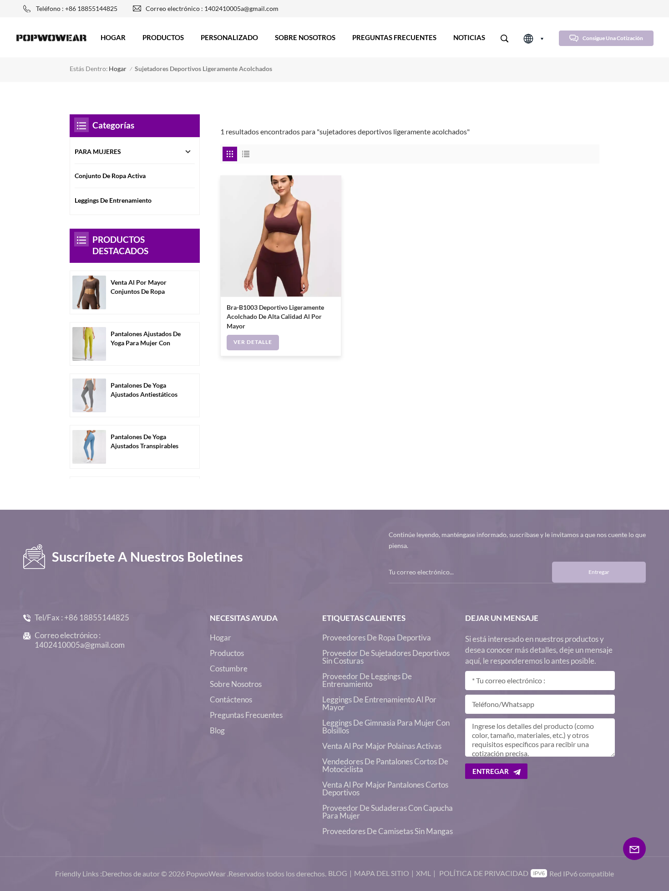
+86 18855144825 (96, 617)
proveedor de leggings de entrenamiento (367, 680)
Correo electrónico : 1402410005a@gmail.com (212, 8)
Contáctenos (231, 699)
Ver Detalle (252, 341)
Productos (163, 37)
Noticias (469, 37)
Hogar (113, 37)
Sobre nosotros (305, 37)
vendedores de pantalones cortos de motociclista (385, 765)
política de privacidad (483, 873)
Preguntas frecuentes (394, 37)
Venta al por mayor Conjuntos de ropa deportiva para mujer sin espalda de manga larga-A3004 (146, 288)
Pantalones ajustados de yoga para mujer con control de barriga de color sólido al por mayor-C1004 (146, 339)
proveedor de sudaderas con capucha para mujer (387, 811)
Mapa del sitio (381, 873)
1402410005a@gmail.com (80, 645)
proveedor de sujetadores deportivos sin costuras (386, 657)
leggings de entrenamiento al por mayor (379, 703)
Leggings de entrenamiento (113, 200)
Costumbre (229, 668)
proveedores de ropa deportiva (376, 637)
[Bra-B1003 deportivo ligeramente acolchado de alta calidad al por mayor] (280, 236)
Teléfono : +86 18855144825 (76, 8)
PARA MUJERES (98, 151)
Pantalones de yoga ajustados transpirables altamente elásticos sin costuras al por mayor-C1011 (144, 442)
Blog (217, 730)
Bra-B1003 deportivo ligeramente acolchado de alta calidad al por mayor (275, 317)
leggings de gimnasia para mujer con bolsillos (386, 726)
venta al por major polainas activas (381, 746)
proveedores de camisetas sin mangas (387, 831)
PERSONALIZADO (229, 37)
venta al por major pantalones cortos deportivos (385, 788)
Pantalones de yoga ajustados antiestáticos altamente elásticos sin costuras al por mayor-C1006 (144, 390)
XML (423, 873)
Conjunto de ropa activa (110, 175)
